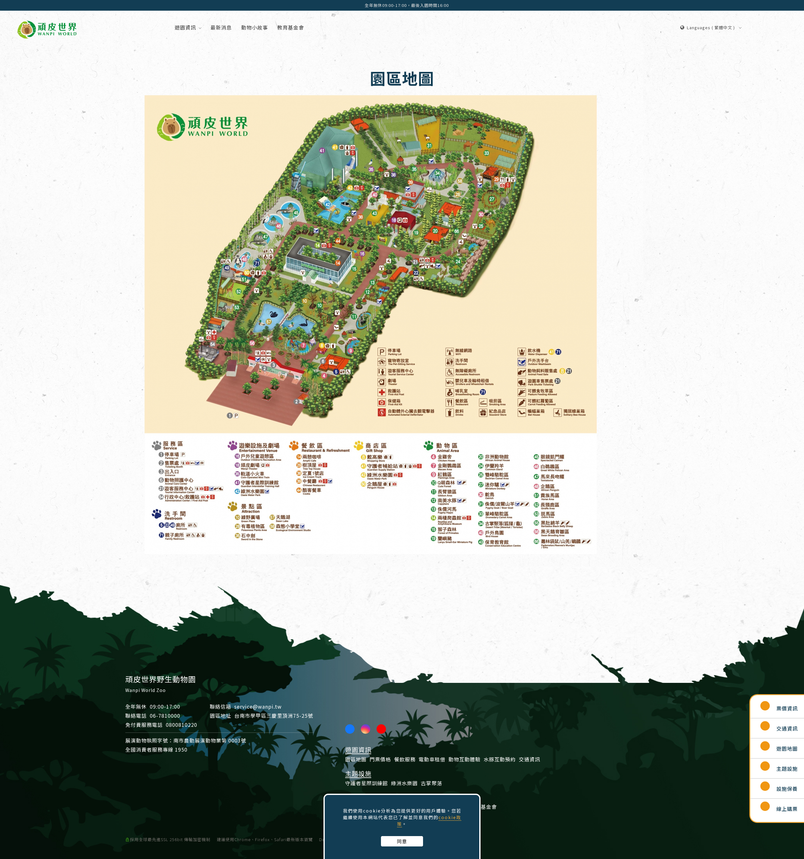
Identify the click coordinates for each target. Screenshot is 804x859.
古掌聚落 (431, 783)
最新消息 (221, 27)
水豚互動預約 (500, 759)
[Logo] (47, 28)
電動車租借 (432, 759)
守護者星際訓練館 (366, 783)
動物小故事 (254, 27)
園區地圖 (356, 759)
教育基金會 (290, 27)
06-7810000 (165, 715)
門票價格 (380, 759)
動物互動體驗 (464, 759)
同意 (402, 841)
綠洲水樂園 (404, 783)
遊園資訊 (185, 27)
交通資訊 (529, 759)
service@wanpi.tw (258, 706)
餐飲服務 (405, 759)
